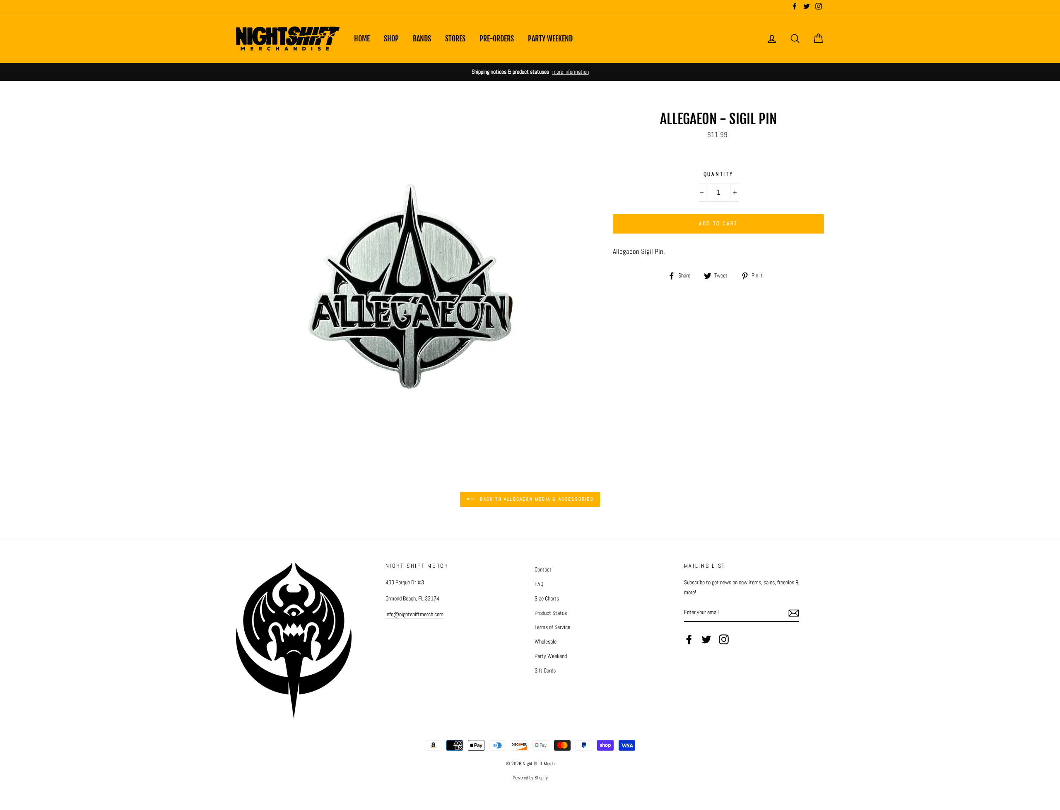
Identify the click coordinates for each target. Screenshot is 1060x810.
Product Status (551, 613)
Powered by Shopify (530, 777)
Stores (455, 38)
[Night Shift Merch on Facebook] (689, 639)
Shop (391, 38)
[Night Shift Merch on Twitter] (706, 639)
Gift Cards (545, 670)
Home (362, 38)
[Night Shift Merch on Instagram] (724, 639)
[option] (530, 72)
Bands (422, 38)
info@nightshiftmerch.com (414, 614)
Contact (543, 569)
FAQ (539, 584)
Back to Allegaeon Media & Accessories (536, 499)
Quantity (718, 174)
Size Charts (547, 598)
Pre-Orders (496, 38)
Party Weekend (550, 38)
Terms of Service (552, 627)
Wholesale (545, 641)
